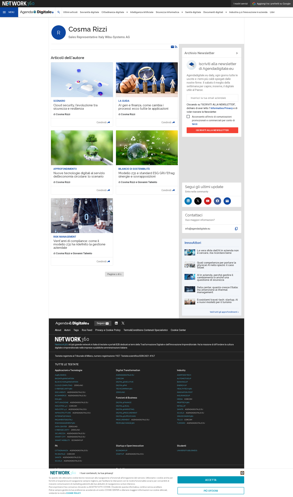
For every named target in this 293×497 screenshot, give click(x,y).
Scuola (190, 413)
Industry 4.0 (71, 409)
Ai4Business (60, 375)
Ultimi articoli (70, 12)
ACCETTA (210, 480)
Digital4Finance (123, 402)
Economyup (121, 450)
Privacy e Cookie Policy (108, 330)
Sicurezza (70, 433)
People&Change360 (125, 423)
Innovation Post (185, 392)
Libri (272, 12)
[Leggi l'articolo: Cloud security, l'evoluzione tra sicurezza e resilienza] (82, 94)
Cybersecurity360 (63, 389)
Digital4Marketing (125, 409)
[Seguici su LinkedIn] (188, 201)
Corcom (120, 378)
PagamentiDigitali (63, 420)
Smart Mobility (69, 440)
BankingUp (182, 382)
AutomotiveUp (184, 378)
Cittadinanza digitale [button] (112, 12)
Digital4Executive (124, 382)
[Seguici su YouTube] (207, 201)
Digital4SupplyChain (126, 416)
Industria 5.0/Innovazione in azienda (248, 12)
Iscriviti (212, 130)
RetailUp (181, 406)
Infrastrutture (73, 413)
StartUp (130, 454)
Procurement (132, 420)
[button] (9, 12)
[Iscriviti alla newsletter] (227, 201)
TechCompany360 (124, 389)
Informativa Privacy (221, 108)
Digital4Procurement (126, 413)
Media (184, 399)
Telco (184, 420)
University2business (187, 450)
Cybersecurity (67, 430)
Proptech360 (183, 402)
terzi (194, 124)
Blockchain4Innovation (66, 382)
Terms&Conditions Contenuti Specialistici (146, 330)
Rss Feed (87, 330)
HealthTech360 (184, 389)
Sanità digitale (193, 12)
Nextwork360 (61, 344)
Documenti (70, 392)
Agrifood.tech (184, 375)
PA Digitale (65, 454)
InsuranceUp (183, 396)
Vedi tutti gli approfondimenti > (224, 312)
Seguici (101, 323)
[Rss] (176, 47)
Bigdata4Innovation (64, 378)
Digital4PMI (121, 385)
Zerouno (120, 392)
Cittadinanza (71, 450)
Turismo (191, 423)
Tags (76, 330)
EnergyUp (182, 385)
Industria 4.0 (66, 406)
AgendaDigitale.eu (125, 375)
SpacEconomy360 (185, 416)
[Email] (172, 47)
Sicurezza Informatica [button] (167, 12)
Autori (67, 330)
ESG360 (58, 399)
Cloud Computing (69, 385)
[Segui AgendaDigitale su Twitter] (123, 323)
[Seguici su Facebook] (217, 201)
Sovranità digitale (89, 12)
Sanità (190, 409)
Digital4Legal (122, 406)
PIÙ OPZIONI (211, 491)
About (58, 330)
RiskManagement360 (65, 423)
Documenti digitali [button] (213, 12)
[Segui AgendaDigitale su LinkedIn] (116, 323)
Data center (66, 426)
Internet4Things (63, 416)
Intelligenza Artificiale (141, 12)
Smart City (70, 437)
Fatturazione (71, 402)
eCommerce (70, 396)
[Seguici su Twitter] (198, 201)
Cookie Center (178, 330)
